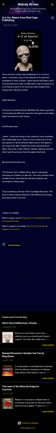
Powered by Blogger (29, 423)
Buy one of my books (36, 226)
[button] (52, 18)
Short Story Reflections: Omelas (19, 323)
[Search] (52, 5)
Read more (48, 345)
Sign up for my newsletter (33, 218)
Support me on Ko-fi (11, 229)
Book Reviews (14, 245)
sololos (34, 428)
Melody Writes (28, 4)
